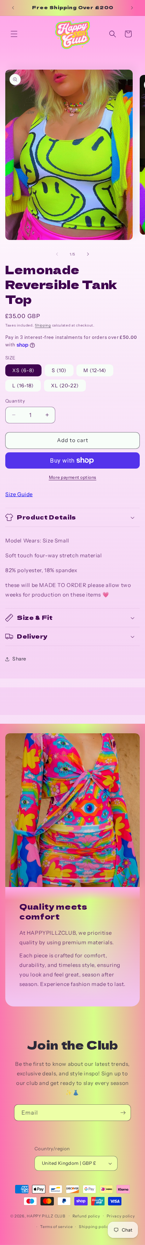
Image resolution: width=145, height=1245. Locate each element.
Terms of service (56, 1226)
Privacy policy (121, 1216)
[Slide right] (88, 254)
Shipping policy (95, 1226)
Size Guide (19, 494)
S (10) (59, 370)
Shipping (43, 325)
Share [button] (19, 659)
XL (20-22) (65, 385)
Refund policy (86, 1216)
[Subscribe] (123, 1112)
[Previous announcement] (13, 8)
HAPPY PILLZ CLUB (46, 1215)
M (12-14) (94, 370)
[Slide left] (57, 254)
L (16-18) (23, 385)
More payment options (72, 477)
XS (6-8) (23, 370)
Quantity (15, 401)
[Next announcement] (132, 8)
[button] (14, 34)
